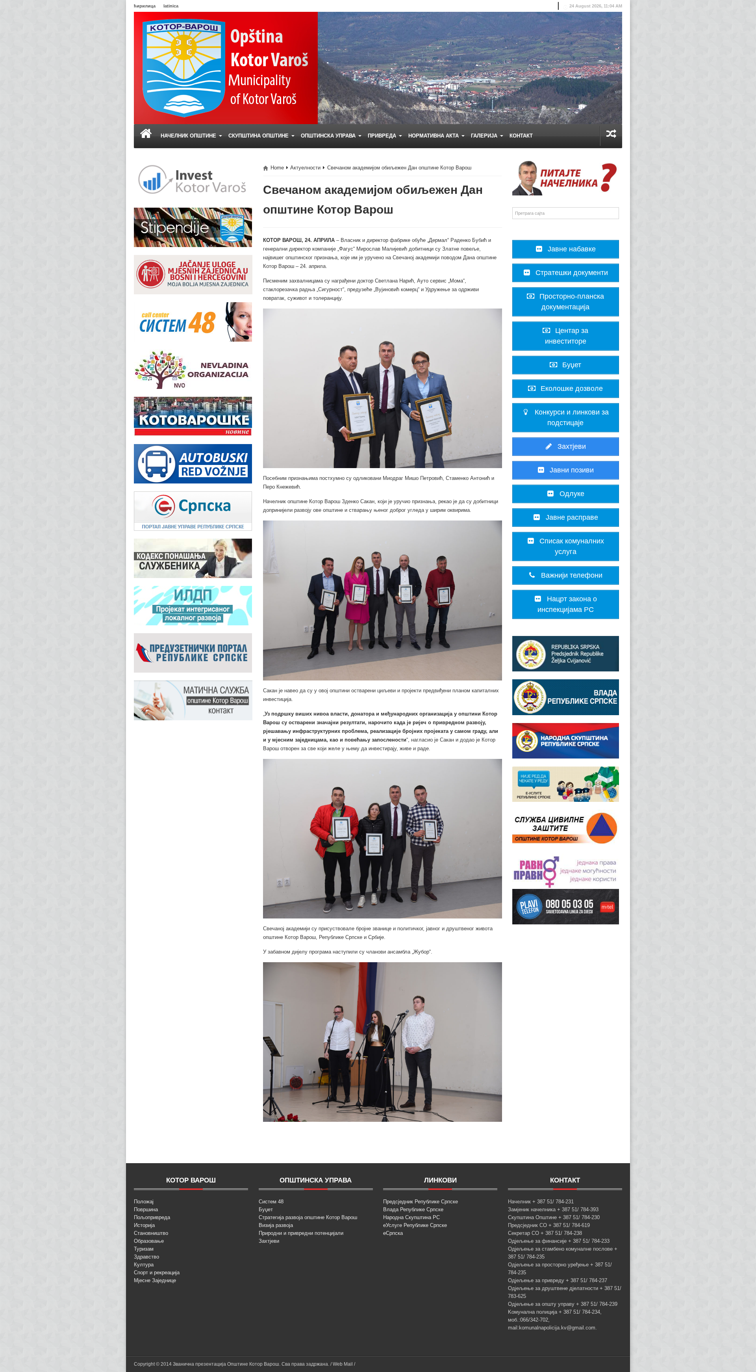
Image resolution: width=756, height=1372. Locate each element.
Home (277, 168)
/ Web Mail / (342, 1364)
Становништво (151, 1233)
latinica (170, 6)
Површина (146, 1209)
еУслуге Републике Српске (415, 1225)
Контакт (521, 136)
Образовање (149, 1241)
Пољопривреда (152, 1217)
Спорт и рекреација (157, 1272)
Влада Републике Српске (413, 1209)
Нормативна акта (434, 136)
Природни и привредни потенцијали (301, 1233)
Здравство (146, 1257)
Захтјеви (269, 1241)
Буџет (266, 1209)
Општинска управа (329, 136)
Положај (144, 1202)
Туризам (144, 1249)
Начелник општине (189, 136)
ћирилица (145, 6)
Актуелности (305, 168)
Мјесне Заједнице (155, 1280)
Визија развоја (276, 1225)
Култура (144, 1265)
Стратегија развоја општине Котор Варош (308, 1217)
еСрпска (393, 1233)
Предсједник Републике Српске (420, 1202)
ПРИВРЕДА (383, 136)
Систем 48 (271, 1202)
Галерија (485, 136)
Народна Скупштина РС (411, 1217)
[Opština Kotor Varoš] (226, 68)
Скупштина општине (259, 136)
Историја (144, 1225)
